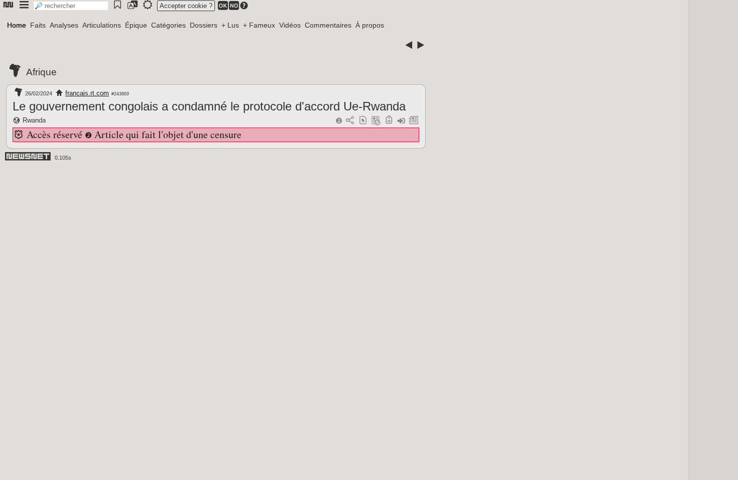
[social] (349, 120)
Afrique (41, 72)
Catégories (168, 25)
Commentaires (328, 25)
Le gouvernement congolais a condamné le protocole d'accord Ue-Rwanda (209, 106)
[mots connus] (389, 120)
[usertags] (362, 120)
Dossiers (203, 25)
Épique (136, 25)
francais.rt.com (87, 93)
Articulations (101, 25)
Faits (38, 25)
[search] (70, 6)
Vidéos (290, 25)
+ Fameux (259, 25)
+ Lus (230, 25)
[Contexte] (376, 120)
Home (16, 25)
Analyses (64, 25)
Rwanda (34, 120)
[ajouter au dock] (401, 120)
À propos (369, 25)
